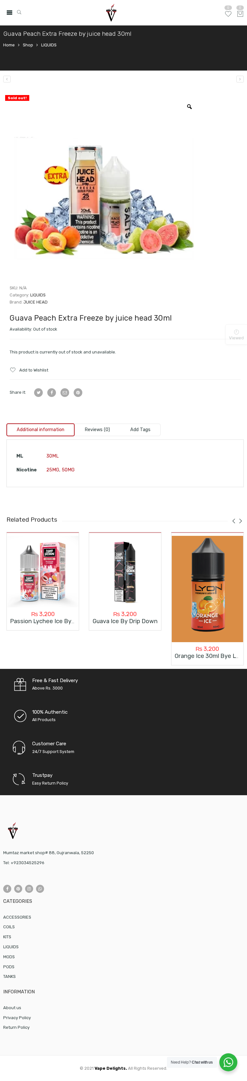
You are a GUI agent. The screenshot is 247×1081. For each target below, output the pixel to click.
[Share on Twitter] (38, 392)
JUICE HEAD (35, 302)
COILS (9, 926)
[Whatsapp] (40, 889)
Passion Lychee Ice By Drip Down (55, 621)
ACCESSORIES (17, 917)
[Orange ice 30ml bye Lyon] (207, 589)
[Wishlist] (228, 16)
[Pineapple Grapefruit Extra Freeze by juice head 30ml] (7, 79)
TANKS (9, 976)
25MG (52, 470)
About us (12, 1007)
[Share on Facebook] (51, 392)
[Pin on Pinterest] (78, 392)
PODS (8, 966)
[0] (240, 14)
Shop (28, 45)
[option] (102, 186)
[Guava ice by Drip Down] (125, 571)
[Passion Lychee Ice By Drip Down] (42, 571)
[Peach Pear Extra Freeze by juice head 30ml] (240, 79)
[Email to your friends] (64, 392)
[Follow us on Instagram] (29, 889)
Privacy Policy (17, 1017)
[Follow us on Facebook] (7, 889)
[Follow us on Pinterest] (18, 889)
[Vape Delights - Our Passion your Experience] (111, 13)
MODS (9, 956)
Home (9, 45)
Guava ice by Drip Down (125, 621)
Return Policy (16, 1027)
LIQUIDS (49, 45)
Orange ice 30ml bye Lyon (210, 656)
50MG (68, 470)
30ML (52, 456)
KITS (7, 936)
